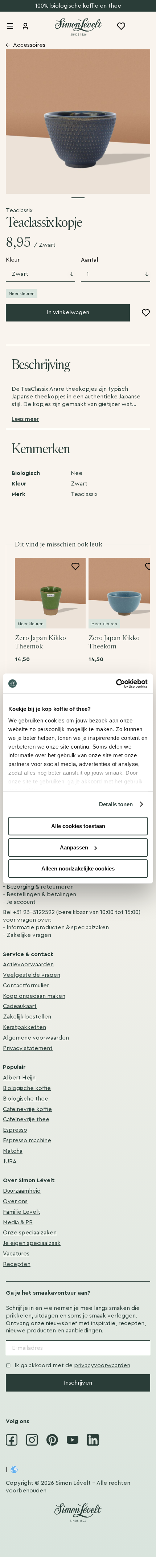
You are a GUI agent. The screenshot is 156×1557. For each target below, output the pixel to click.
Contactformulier (26, 985)
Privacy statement (28, 1048)
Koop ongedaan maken (34, 996)
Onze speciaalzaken (30, 1233)
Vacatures (16, 1254)
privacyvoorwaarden (102, 1365)
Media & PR (18, 1222)
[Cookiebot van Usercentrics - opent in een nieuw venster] (116, 683)
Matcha (12, 1151)
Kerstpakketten (24, 1027)
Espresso (15, 1130)
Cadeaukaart (20, 1006)
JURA (10, 1161)
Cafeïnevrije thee (26, 1119)
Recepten (16, 1264)
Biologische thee (25, 1099)
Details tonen (116, 804)
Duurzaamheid (22, 1191)
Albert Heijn (19, 1078)
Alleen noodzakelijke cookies (78, 868)
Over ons (15, 1201)
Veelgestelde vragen (31, 975)
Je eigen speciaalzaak (32, 1243)
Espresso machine (27, 1140)
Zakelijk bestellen (27, 1017)
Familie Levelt (21, 1212)
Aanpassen (74, 847)
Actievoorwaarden (28, 964)
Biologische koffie (27, 1088)
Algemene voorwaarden (36, 1038)
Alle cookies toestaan (78, 826)
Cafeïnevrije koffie (27, 1109)
